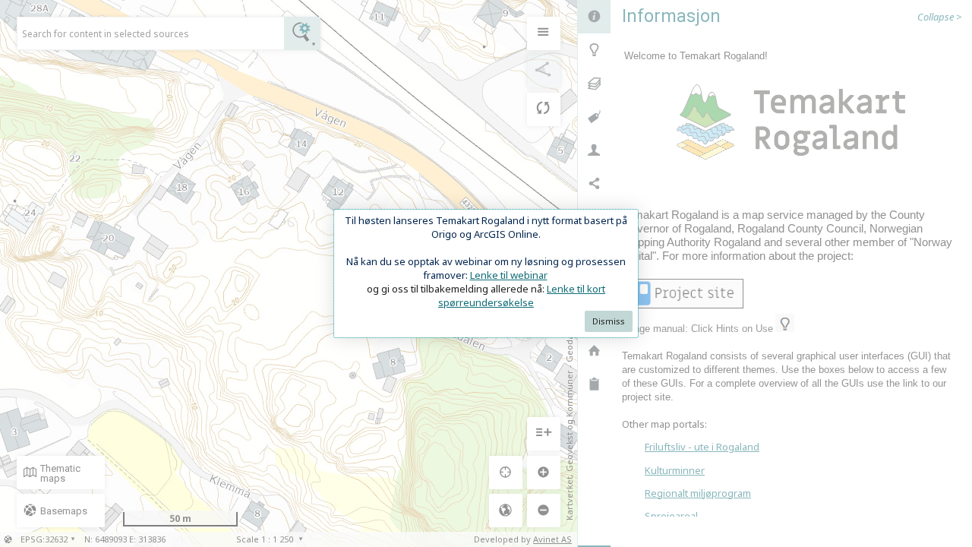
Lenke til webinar (509, 275)
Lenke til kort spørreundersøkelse (521, 295)
